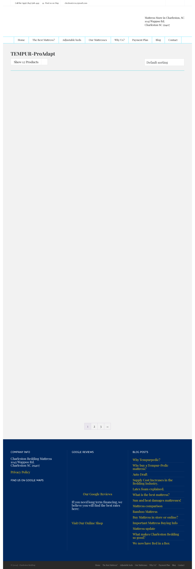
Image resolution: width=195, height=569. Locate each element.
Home (97, 565)
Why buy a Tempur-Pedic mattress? (150, 467)
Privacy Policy (20, 472)
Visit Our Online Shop (87, 523)
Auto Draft (140, 474)
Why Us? (152, 565)
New (132, 152)
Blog (174, 565)
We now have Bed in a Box (151, 543)
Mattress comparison (148, 505)
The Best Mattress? (110, 565)
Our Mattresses (141, 565)
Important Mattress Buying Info (155, 522)
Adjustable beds (126, 565)
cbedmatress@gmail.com (76, 3)
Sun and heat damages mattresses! (157, 500)
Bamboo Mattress (145, 511)
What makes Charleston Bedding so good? (156, 535)
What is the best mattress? (151, 494)
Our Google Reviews (97, 494)
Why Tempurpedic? (146, 459)
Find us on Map (52, 3)
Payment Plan (164, 565)
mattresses (18, 138)
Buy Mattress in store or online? (155, 517)
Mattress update (144, 528)
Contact (181, 565)
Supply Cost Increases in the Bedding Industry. (153, 481)
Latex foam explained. (148, 489)
